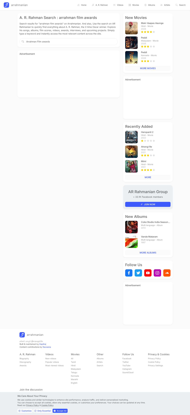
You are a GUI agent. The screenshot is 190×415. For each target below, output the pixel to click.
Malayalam (76, 369)
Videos (120, 5)
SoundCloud (128, 372)
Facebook (126, 358)
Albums (151, 5)
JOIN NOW (149, 204)
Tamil (73, 362)
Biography (24, 358)
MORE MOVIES (148, 68)
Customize (26, 411)
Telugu (74, 372)
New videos (50, 358)
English (74, 383)
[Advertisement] (68, 75)
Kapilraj (42, 344)
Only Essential (44, 411)
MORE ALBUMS (148, 252)
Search (182, 5)
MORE (148, 177)
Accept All (61, 411)
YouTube (126, 365)
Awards (23, 365)
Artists (167, 5)
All (72, 358)
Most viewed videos (54, 365)
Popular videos (52, 362)
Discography (25, 362)
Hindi (73, 365)
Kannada (75, 376)
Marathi (74, 379)
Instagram (127, 369)
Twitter (125, 362)
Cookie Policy (154, 362)
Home (83, 5)
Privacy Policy (154, 358)
